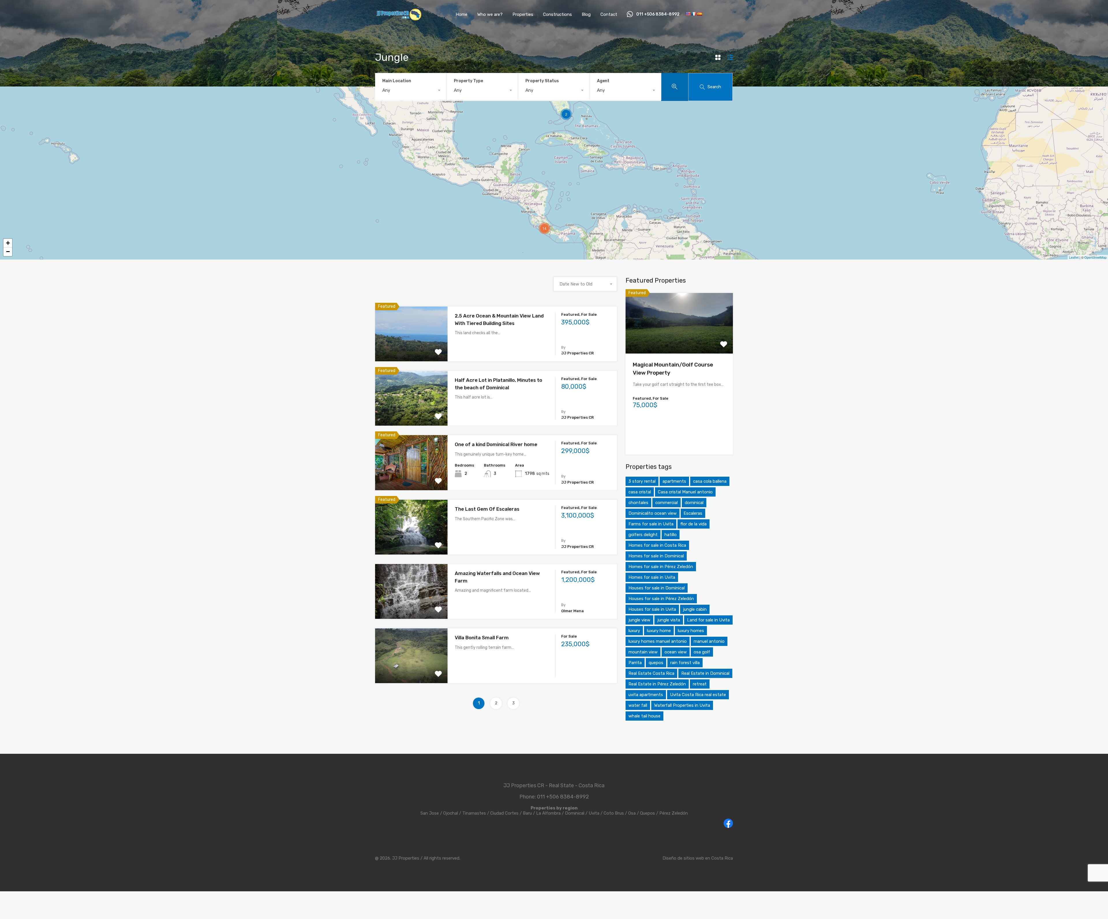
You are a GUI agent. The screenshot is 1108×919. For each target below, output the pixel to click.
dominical (694, 502)
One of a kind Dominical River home (496, 444)
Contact (608, 14)
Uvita (594, 813)
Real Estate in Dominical (705, 673)
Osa (632, 813)
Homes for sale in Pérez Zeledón (660, 566)
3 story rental (642, 481)
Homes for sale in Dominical (656, 556)
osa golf (702, 652)
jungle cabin (695, 609)
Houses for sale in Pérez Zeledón (661, 598)
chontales (638, 502)
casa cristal (639, 492)
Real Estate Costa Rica (651, 673)
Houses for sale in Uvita (652, 609)
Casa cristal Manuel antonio (685, 492)
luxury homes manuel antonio (657, 641)
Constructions (557, 14)
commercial (666, 502)
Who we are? (490, 14)
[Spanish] (699, 14)
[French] (693, 14)
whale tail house (644, 716)
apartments (674, 481)
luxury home (659, 630)
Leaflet (1074, 257)
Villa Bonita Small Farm (482, 637)
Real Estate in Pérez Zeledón (657, 684)
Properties (522, 14)
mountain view (643, 652)
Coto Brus (614, 813)
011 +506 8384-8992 (658, 14)
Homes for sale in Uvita (651, 577)
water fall (637, 705)
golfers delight (643, 534)
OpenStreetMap (1095, 257)
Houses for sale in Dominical (656, 588)
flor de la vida (693, 524)
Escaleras (693, 513)
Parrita (635, 662)
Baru (527, 813)
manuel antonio (709, 641)
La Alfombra (548, 813)
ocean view (676, 652)
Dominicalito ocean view (652, 513)
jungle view (639, 620)
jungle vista (668, 620)
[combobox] (410, 90)
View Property (411, 350)
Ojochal (450, 813)
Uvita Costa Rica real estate (698, 694)
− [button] (8, 251)
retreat (700, 684)
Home (461, 14)
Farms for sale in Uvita (650, 524)
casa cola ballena (710, 481)
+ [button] (8, 243)
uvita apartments (645, 694)
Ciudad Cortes (504, 813)
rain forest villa (685, 662)
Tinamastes (474, 813)
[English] (687, 14)
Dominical (574, 813)
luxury (634, 630)
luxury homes (691, 630)
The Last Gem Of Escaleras (487, 509)
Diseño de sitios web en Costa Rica (697, 858)
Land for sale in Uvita (708, 620)
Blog (586, 14)
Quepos (647, 813)
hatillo (671, 534)
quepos (656, 662)
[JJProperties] (398, 19)
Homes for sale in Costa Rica (657, 545)
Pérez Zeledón (673, 813)
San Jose (429, 813)
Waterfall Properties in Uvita (682, 705)
